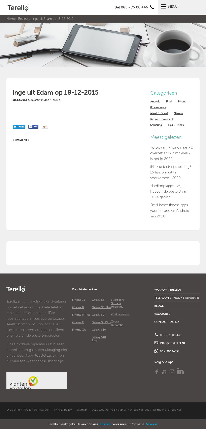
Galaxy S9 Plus (101, 322)
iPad (169, 101)
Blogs (159, 306)
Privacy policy (63, 409)
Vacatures (162, 314)
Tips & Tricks (176, 125)
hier (153, 409)
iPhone (181, 101)
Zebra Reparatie (117, 323)
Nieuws (178, 113)
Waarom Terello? (167, 289)
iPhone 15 (78, 300)
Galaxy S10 (99, 329)
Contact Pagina (166, 322)
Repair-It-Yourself (161, 119)
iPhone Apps (158, 107)
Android (155, 101)
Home (11, 19)
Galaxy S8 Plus (101, 307)
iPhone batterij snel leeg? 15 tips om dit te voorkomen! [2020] (170, 172)
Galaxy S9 (98, 314)
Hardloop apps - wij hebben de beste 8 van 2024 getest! (168, 191)
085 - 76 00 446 (170, 335)
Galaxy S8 (98, 300)
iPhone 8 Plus (81, 314)
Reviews (24, 19)
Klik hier (106, 424)
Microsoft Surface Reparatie (117, 303)
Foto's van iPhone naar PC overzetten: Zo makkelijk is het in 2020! (171, 153)
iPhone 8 (78, 307)
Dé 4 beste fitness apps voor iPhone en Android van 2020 (169, 210)
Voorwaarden (40, 409)
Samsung (156, 125)
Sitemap (82, 409)
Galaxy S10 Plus (99, 338)
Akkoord (152, 424)
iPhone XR (79, 329)
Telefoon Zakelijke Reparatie (176, 298)
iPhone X (78, 322)
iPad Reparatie (120, 314)
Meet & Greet (159, 113)
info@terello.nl (172, 343)
